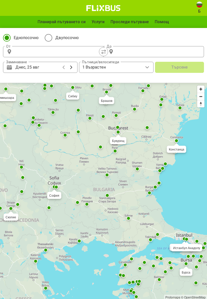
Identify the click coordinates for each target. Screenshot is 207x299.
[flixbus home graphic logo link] (103, 8)
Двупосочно (67, 37)
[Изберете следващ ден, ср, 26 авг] (71, 67)
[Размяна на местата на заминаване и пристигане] (103, 51)
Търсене (179, 67)
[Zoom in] (200, 89)
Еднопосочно (26, 37)
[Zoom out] (200, 96)
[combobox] (57, 52)
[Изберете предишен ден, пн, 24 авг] (64, 67)
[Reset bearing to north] (200, 103)
